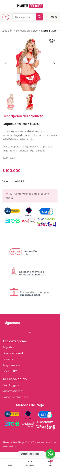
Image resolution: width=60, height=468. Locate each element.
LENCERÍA (7, 30)
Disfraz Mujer (49, 30)
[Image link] (29, 419)
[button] (5, 63)
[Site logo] (30, 5)
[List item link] (30, 347)
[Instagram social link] (5, 17)
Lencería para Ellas (27, 30)
